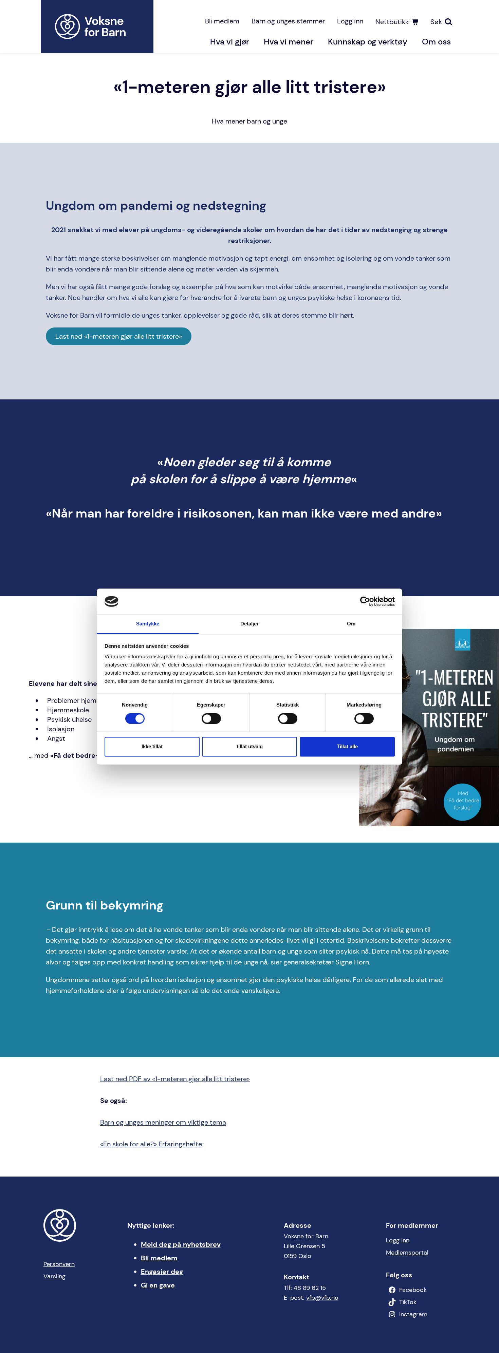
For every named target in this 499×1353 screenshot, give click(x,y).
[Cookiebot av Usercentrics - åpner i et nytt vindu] (365, 601)
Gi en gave (158, 1285)
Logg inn (350, 21)
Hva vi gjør (229, 41)
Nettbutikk (392, 21)
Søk (436, 21)
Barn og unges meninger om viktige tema (163, 1122)
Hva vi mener (288, 41)
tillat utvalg (250, 747)
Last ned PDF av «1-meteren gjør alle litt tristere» (175, 1078)
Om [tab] (351, 624)
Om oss (436, 41)
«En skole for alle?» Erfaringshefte (151, 1144)
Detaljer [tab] (249, 624)
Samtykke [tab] (148, 624)
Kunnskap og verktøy (367, 41)
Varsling (54, 1276)
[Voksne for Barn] (97, 26)
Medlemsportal (407, 1252)
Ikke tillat (152, 747)
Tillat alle (347, 747)
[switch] (211, 718)
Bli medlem (222, 21)
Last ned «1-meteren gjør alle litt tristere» (118, 336)
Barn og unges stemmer (288, 21)
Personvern (59, 1264)
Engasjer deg (162, 1271)
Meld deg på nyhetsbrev (181, 1244)
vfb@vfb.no (322, 1298)
